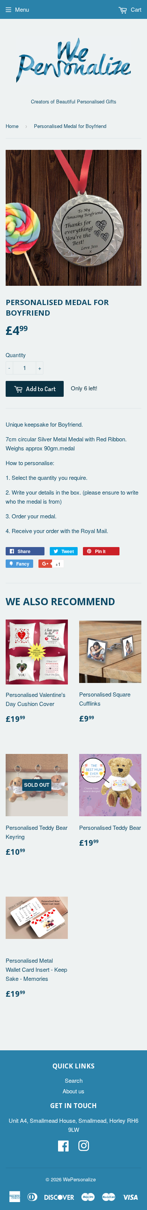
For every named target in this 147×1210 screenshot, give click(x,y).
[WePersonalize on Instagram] (83, 1148)
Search (74, 1080)
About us (73, 1091)
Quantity (16, 355)
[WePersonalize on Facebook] (63, 1148)
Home (12, 125)
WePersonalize (79, 1179)
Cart (135, 9)
